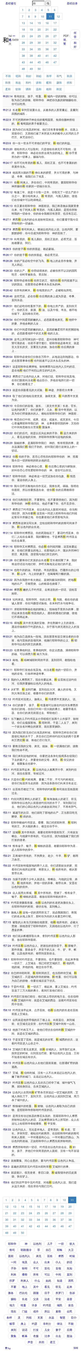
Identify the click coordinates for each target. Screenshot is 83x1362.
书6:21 (7, 855)
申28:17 (8, 255)
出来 (47, 1262)
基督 (69, 1299)
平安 (58, 1299)
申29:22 (8, 433)
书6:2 (6, 822)
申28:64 (8, 357)
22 (55, 29)
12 (58, 16)
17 (55, 23)
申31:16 (8, 546)
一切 (61, 1243)
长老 (24, 1299)
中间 (58, 1274)
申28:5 (7, 249)
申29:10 (8, 406)
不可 (36, 1268)
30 (39, 42)
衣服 (36, 1336)
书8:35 (7, 1147)
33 (23, 49)
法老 (47, 1299)
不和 (8, 76)
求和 (69, 82)
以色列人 (24, 1256)
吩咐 (24, 1268)
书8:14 (7, 1049)
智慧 (62, 1317)
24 (31, 36)
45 (39, 62)
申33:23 (8, 650)
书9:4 (6, 1172)
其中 (36, 1287)
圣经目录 (72, 3)
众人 (36, 1262)
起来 (69, 1287)
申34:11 (8, 670)
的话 (69, 1262)
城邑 (59, 1305)
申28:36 (8, 280)
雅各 (11, 1293)
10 (42, 16)
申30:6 (7, 466)
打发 (36, 1330)
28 (23, 42)
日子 (47, 1293)
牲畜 (23, 1305)
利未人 (25, 1280)
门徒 (24, 1311)
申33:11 (8, 609)
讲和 (38, 82)
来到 (13, 1330)
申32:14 (8, 570)
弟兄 (38, 1256)
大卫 (71, 1250)
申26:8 (7, 172)
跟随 (36, 1293)
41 (47, 55)
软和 (18, 89)
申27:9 (7, 229)
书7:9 (6, 912)
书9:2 (6, 1160)
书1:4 (6, 689)
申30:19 (8, 486)
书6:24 (7, 893)
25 (39, 36)
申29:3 (7, 390)
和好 (75, 44)
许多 (34, 1305)
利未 (13, 1274)
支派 (40, 1317)
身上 (23, 1323)
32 (55, 42)
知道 (59, 1280)
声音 (30, 1342)
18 (23, 29)
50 (39, 69)
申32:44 (8, 589)
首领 (58, 1268)
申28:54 (8, 319)
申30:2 (7, 456)
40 (39, 55)
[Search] (48, 3)
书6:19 (7, 846)
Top (9, 1348)
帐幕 (24, 1336)
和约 (28, 82)
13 (23, 23)
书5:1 (6, 799)
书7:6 (6, 902)
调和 (28, 89)
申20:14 (8, 96)
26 (47, 36)
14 (31, 23)
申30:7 (7, 476)
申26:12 (8, 192)
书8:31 (7, 1116)
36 (47, 49)
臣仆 (73, 1317)
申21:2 (7, 110)
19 (31, 29)
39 (31, 55)
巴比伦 (23, 1293)
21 (47, 29)
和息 (18, 82)
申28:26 (8, 261)
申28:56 (8, 329)
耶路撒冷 (26, 1250)
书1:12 (7, 699)
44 (31, 62)
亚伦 (47, 1268)
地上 (24, 1287)
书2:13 (7, 746)
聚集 (13, 1336)
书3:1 (6, 769)
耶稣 (59, 1250)
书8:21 (7, 1082)
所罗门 (60, 1293)
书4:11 (7, 789)
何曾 (75, 34)
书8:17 (7, 1073)
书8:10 (7, 1010)
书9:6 (6, 1182)
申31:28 (8, 560)
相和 (49, 89)
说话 (24, 1330)
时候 (72, 1256)
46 (47, 62)
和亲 (69, 76)
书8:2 (6, 973)
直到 (69, 1274)
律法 (59, 1323)
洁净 (47, 1336)
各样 (9, 1317)
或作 (36, 1311)
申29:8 (7, 396)
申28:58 (8, 339)
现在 (13, 1311)
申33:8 (7, 599)
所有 (36, 1274)
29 (31, 42)
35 (39, 49)
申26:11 (8, 182)
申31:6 (7, 499)
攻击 (71, 1305)
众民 (69, 1311)
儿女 (47, 1330)
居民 (71, 1280)
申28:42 (8, 290)
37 (55, 49)
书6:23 (7, 879)
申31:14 (8, 533)
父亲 (36, 1299)
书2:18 (7, 756)
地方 (12, 1305)
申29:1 (7, 366)
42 (55, 55)
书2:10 (7, 732)
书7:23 (7, 936)
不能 (71, 1323)
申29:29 (8, 443)
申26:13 (8, 206)
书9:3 (6, 1166)
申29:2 (7, 376)
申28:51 (8, 306)
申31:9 (7, 523)
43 (23, 62)
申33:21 (8, 636)
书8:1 (6, 959)
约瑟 (34, 1323)
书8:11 (7, 1020)
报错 (76, 1347)
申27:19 (8, 239)
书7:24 (7, 945)
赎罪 (12, 1323)
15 (39, 23)
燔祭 (24, 1274)
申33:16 (8, 623)
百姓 (50, 1256)
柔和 (8, 89)
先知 (69, 1268)
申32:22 (8, 580)
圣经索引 (10, 3)
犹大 (72, 1243)
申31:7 (7, 509)
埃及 (24, 1262)
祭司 (12, 1250)
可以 (47, 1274)
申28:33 (8, 270)
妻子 (58, 1330)
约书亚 (47, 1305)
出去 (58, 1336)
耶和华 (12, 1243)
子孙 (13, 1268)
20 (39, 29)
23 (23, 36)
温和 (38, 89)
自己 (48, 1250)
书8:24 (7, 1092)
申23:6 (7, 143)
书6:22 (7, 865)
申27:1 (7, 219)
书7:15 (7, 922)
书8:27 (7, 1106)
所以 (47, 1311)
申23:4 (7, 129)
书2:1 (6, 719)
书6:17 (7, 832)
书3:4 (6, 779)
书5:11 (7, 812)
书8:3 (6, 986)
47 (55, 62)
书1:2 (6, 679)
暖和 (49, 82)
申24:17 (8, 163)
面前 (11, 1256)
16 (47, 23)
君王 (52, 1342)
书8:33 (7, 1129)
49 (31, 69)
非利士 (47, 1323)
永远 (51, 1317)
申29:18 (8, 419)
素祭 (58, 1311)
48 (23, 69)
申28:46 (8, 296)
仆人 (58, 1262)
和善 (8, 82)
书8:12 (7, 1029)
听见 (58, 1287)
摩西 (61, 1256)
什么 (37, 1280)
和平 (49, 76)
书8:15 (7, 1063)
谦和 (59, 82)
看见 (47, 1287)
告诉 (72, 1293)
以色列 (37, 1243)
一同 (13, 1262)
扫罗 (12, 1280)
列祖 (29, 1317)
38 (23, 55)
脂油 (69, 1336)
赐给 (13, 1299)
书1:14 (7, 705)
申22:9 (7, 120)
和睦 (39, 76)
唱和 (18, 76)
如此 (48, 1280)
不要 (13, 1287)
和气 (59, 76)
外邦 (41, 1342)
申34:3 (7, 660)
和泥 (59, 89)
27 (55, 36)
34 (31, 49)
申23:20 (8, 149)
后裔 (69, 1330)
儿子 (50, 1243)
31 (47, 42)
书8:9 (6, 996)
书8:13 (7, 1039)
